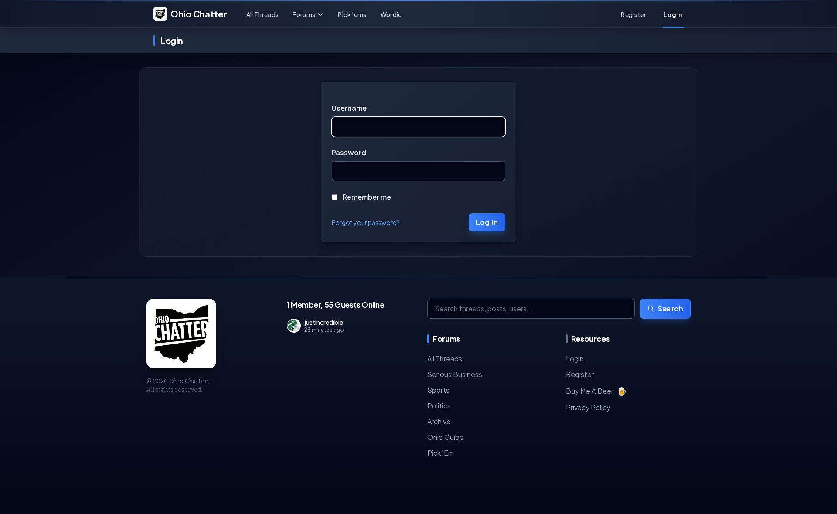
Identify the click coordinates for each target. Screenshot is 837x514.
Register (580, 374)
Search (670, 308)
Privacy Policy (588, 407)
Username (349, 107)
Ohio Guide (445, 437)
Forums (304, 14)
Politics (439, 405)
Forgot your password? (366, 222)
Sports (438, 390)
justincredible (323, 322)
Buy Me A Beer (596, 391)
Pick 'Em (440, 452)
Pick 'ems (352, 14)
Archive (439, 421)
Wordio (391, 14)
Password (349, 152)
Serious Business (454, 374)
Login (575, 358)
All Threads (262, 14)
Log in (487, 222)
